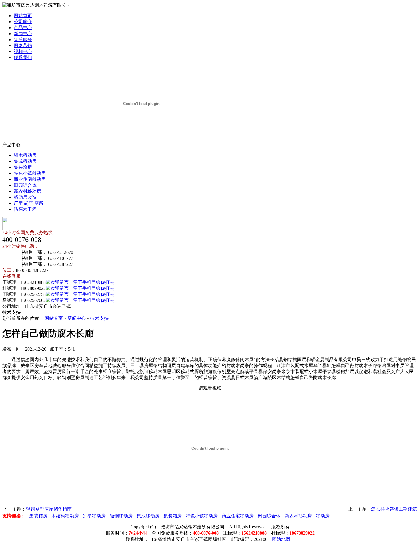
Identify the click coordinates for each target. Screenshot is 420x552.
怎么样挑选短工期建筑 (394, 509)
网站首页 (23, 15)
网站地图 (281, 539)
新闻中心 (23, 33)
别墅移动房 (94, 515)
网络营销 (23, 45)
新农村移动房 (27, 191)
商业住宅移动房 (30, 179)
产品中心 (23, 27)
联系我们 (23, 57)
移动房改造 (25, 197)
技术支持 (99, 318)
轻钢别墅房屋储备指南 (49, 509)
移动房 (323, 515)
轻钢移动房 (121, 515)
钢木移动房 (25, 155)
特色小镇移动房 (30, 173)
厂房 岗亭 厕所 (28, 203)
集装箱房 (23, 167)
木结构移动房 (65, 515)
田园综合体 (25, 185)
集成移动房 (25, 161)
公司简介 (23, 21)
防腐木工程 (25, 209)
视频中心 (23, 51)
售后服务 (23, 39)
